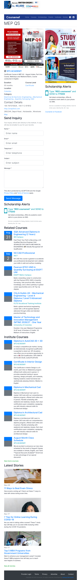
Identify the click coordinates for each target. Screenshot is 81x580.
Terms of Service (23, 193)
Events (51, 17)
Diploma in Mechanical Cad (27, 387)
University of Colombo (23, 325)
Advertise (54, 574)
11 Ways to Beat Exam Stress (18, 488)
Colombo (7, 91)
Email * (6, 139)
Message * (7, 168)
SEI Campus (18, 237)
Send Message (13, 198)
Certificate (29, 85)
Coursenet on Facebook (53, 112)
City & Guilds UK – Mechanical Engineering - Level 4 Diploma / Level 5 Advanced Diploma (29, 297)
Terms (37, 574)
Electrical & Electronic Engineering (17, 97)
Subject (6, 158)
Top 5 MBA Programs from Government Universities (17, 551)
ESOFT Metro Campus (22, 275)
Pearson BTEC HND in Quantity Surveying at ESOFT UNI (28, 270)
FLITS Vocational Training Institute (27, 303)
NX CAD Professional (24, 253)
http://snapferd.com (12, 109)
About (63, 574)
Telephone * (8, 148)
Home (27, 17)
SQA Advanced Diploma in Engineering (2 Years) (27, 233)
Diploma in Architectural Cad (28, 412)
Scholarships (42, 17)
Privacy (44, 574)
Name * (6, 129)
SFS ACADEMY (14, 71)
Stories (65, 17)
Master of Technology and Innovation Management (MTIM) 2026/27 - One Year (27, 320)
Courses (33, 17)
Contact (71, 574)
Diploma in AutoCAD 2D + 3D (28, 341)
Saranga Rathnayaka (68, 577)
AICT (16, 256)
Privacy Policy (9, 193)
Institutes (58, 17)
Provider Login (26, 574)
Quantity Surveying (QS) (24, 99)
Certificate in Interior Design (28, 362)
